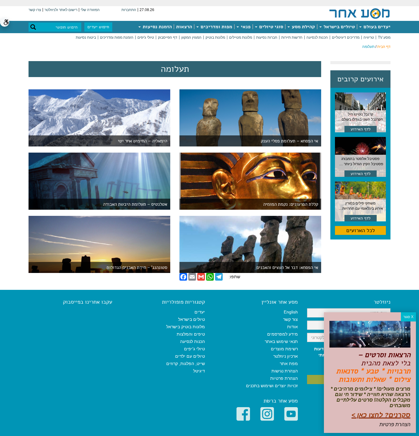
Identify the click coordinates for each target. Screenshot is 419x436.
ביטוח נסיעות (86, 37)
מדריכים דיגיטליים (345, 37)
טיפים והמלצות (191, 334)
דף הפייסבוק (167, 37)
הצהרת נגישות (284, 370)
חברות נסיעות (266, 37)
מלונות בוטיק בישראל (185, 326)
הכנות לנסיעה (317, 37)
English (291, 311)
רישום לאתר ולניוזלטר (60, 10)
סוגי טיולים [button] (270, 26)
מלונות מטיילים (240, 37)
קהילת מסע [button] (302, 26)
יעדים (199, 311)
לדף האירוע (361, 129)
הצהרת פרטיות (284, 378)
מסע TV (384, 37)
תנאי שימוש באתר (281, 341)
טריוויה (368, 37)
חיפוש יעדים (98, 27)
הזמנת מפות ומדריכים (116, 37)
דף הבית (383, 47)
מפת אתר (289, 363)
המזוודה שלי (90, 10)
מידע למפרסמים (282, 334)
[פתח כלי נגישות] (4, 22)
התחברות (128, 10)
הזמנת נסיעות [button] (156, 26)
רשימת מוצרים (284, 348)
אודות (292, 326)
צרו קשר (35, 10)
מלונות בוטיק (215, 37)
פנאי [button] (245, 26)
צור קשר (290, 319)
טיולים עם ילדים (190, 356)
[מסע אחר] (359, 13)
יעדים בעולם (376, 26)
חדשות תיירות (291, 37)
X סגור (408, 317)
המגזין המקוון (191, 37)
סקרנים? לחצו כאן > (381, 414)
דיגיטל (199, 370)
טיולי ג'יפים (145, 37)
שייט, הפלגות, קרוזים (185, 363)
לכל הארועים (360, 230)
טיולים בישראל (338, 26)
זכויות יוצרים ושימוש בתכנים (272, 385)
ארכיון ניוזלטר (285, 356)
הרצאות (184, 26)
